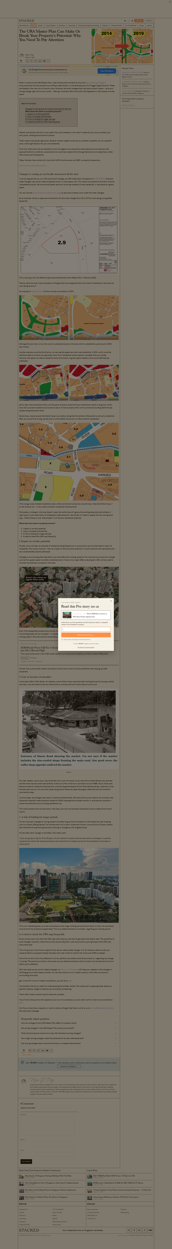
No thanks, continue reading (86, 647)
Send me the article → (86, 635)
